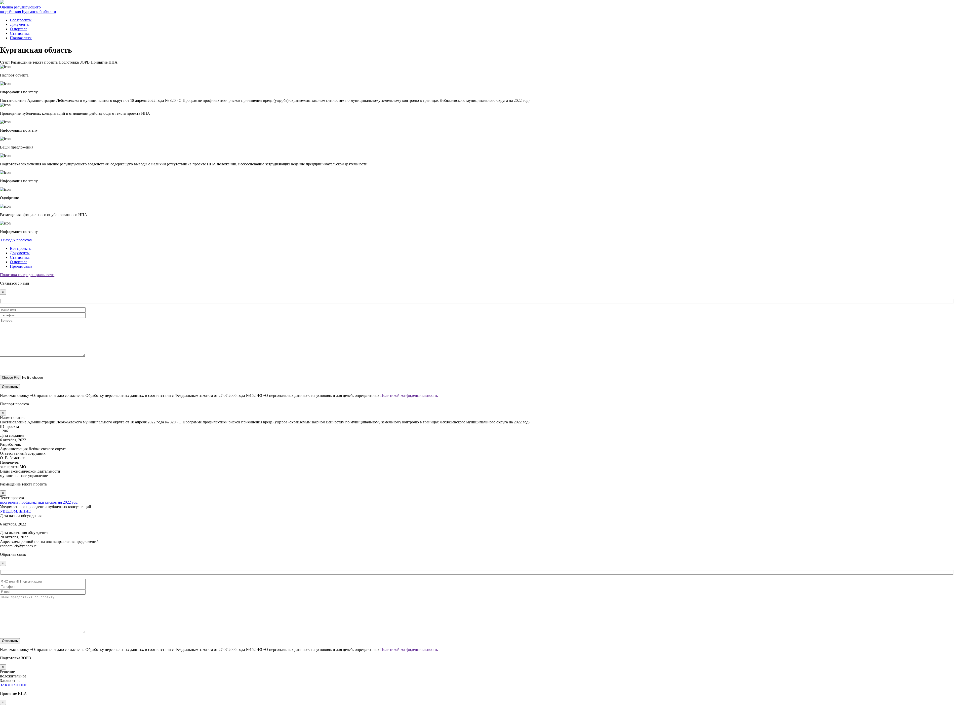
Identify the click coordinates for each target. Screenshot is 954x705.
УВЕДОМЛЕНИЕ (15, 511)
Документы (20, 24)
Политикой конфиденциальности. (409, 395)
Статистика (20, 33)
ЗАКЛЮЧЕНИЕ (14, 685)
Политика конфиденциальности (27, 275)
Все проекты (21, 20)
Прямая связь (21, 38)
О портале (18, 29)
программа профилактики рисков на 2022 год (39, 502)
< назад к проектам (16, 240)
